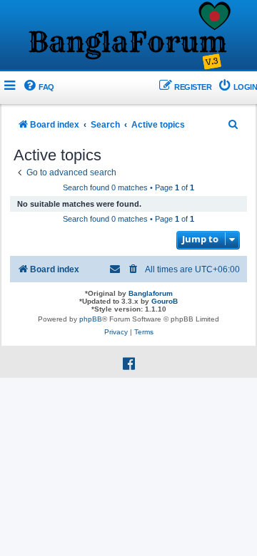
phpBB (90, 319)
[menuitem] (38, 87)
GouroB (164, 301)
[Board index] (128, 36)
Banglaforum (150, 293)
